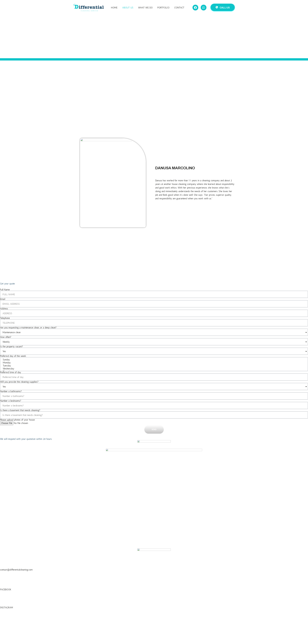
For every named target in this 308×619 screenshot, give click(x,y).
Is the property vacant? (11, 346)
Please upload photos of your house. (17, 420)
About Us (127, 7)
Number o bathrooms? (11, 391)
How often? (5, 337)
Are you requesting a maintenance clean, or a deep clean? (28, 327)
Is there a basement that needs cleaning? (20, 410)
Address (4, 308)
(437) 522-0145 (8, 575)
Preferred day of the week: (13, 356)
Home (114, 7)
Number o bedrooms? (10, 401)
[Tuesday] (154, 365)
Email (2, 299)
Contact (179, 7)
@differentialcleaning (10, 611)
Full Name (5, 289)
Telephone (5, 318)
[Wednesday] (154, 368)
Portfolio (163, 7)
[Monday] (154, 362)
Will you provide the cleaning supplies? (19, 382)
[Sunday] (154, 359)
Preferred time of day (10, 372)
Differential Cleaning (9, 593)
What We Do (145, 7)
